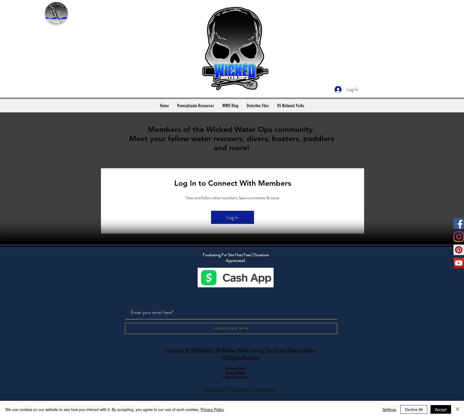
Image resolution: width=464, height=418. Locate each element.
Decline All (414, 409)
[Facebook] (459, 223)
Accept (441, 409)
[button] (195, 105)
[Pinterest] (459, 250)
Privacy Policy (212, 409)
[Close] (457, 409)
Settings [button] (389, 409)
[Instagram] (459, 236)
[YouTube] (459, 263)
